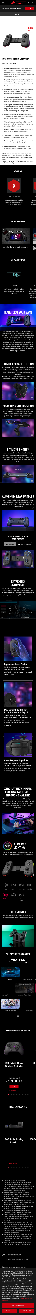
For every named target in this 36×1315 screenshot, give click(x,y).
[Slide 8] (27, 1094)
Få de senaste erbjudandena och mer (14, 1267)
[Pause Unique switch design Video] (30, 704)
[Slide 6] (22, 1094)
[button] (3, 2)
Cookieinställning (18, 1305)
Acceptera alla (26, 1311)
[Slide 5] (19, 1094)
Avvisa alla (9, 1311)
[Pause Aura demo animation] (33, 875)
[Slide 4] (16, 1094)
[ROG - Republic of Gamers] (18, 2)
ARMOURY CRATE (24, 544)
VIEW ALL (18, 959)
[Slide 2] (11, 1094)
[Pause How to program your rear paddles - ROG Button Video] (32, 566)
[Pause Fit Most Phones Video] (32, 481)
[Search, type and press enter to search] (29, 2)
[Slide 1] (8, 1094)
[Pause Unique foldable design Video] (32, 398)
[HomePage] (3, 1255)
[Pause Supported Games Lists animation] (18, 1016)
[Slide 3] (13, 1094)
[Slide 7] (25, 1094)
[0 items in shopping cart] (33, 2)
